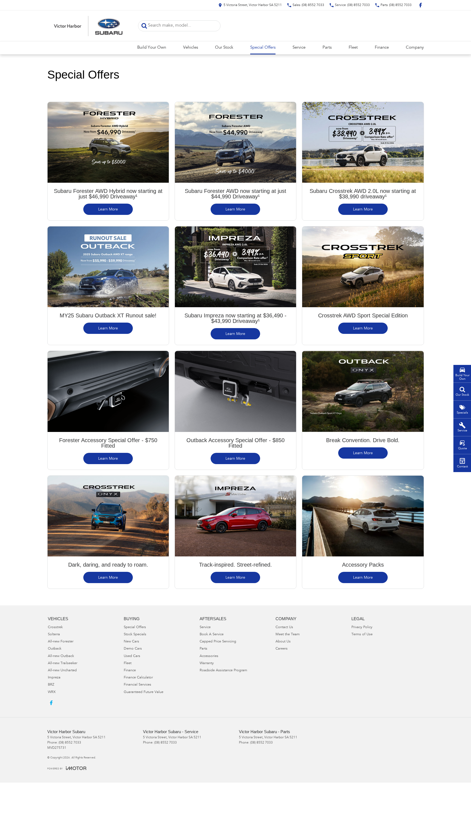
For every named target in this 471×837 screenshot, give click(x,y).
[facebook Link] (420, 5)
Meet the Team (288, 634)
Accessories (209, 656)
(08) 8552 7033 (70, 742)
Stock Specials (135, 634)
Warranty (207, 663)
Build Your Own (151, 48)
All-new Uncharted (62, 670)
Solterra (54, 634)
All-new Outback (61, 656)
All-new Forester (60, 642)
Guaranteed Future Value (143, 692)
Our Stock (224, 48)
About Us (283, 642)
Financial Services (137, 685)
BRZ (51, 685)
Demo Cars (133, 649)
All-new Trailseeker (62, 663)
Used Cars (132, 656)
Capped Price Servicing (218, 642)
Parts (327, 48)
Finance (382, 48)
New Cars (131, 642)
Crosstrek (55, 627)
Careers (282, 649)
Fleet (353, 48)
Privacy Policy (361, 627)
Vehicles (190, 48)
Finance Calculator (138, 678)
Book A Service (212, 634)
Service (299, 48)
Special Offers (263, 48)
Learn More (108, 210)
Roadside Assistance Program (223, 670)
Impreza (54, 678)
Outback (54, 649)
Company (415, 48)
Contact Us (284, 627)
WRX (52, 692)
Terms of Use (362, 634)
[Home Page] (88, 26)
